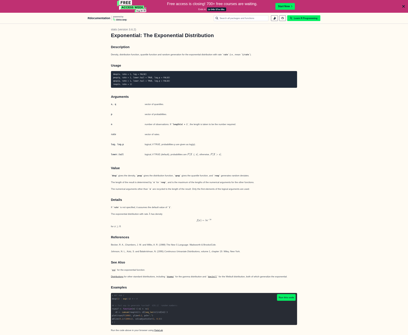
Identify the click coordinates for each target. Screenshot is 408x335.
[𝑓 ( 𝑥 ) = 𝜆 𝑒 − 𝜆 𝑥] (204, 220)
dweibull (212, 277)
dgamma (170, 277)
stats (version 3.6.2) (123, 29)
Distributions (117, 276)
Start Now (284, 6)
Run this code (286, 297)
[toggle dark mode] (274, 18)
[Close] (403, 6)
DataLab (158, 330)
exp (113, 270)
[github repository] (282, 18)
